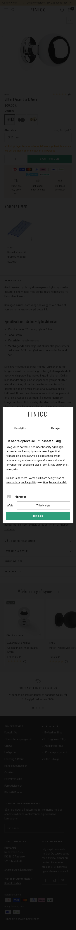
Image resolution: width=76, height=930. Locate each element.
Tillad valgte (43, 505)
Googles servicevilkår (55, 482)
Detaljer (55, 428)
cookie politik (28, 482)
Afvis (10, 505)
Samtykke (20, 428)
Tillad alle (38, 515)
